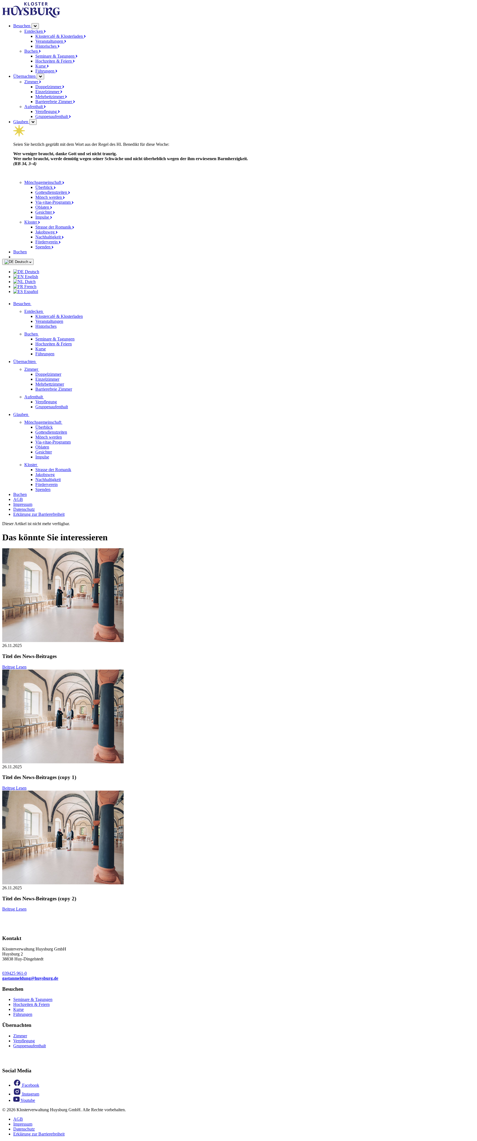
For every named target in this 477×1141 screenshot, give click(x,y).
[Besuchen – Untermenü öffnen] (35, 26)
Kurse (41, 66)
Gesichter (44, 212)
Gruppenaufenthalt (52, 116)
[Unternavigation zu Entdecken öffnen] (47, 311)
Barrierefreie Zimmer (54, 101)
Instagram (30, 1094)
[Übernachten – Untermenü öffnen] (40, 76)
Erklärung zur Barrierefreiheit (39, 514)
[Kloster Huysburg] (31, 16)
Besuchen (22, 25)
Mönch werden (49, 197)
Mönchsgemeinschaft (43, 182)
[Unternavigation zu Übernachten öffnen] (40, 361)
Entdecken (34, 31)
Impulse (42, 217)
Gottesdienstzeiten (51, 192)
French (29, 286)
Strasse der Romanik (53, 227)
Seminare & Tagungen (55, 56)
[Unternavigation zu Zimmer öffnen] (42, 369)
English (31, 276)
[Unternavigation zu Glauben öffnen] (32, 414)
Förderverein (47, 242)
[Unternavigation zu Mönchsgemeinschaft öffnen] (65, 422)
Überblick (44, 187)
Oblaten (42, 207)
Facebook (30, 1085)
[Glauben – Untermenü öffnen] (33, 122)
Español (30, 291)
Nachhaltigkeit (48, 237)
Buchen (31, 51)
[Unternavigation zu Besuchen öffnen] (34, 303)
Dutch (30, 281)
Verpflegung (46, 111)
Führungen (45, 71)
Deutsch (21, 262)
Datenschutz (24, 509)
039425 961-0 (14, 973)
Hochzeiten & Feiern (54, 61)
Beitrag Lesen (14, 667)
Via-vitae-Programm (53, 202)
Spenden (43, 247)
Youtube (27, 1100)
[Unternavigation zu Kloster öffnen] (41, 464)
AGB (18, 499)
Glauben (21, 121)
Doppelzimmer (48, 86)
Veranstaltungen (49, 41)
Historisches (46, 46)
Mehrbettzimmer (50, 96)
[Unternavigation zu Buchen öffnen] (42, 334)
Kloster (31, 222)
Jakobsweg (45, 232)
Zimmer (31, 81)
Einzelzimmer (47, 91)
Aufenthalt (34, 106)
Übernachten (25, 76)
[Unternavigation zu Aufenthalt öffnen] (47, 396)
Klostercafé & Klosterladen (59, 36)
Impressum (22, 504)
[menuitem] (244, 271)
